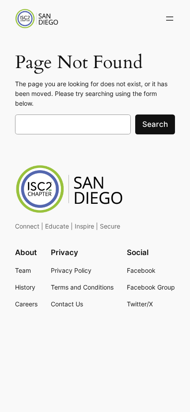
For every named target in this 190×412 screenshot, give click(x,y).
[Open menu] (169, 18)
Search (155, 124)
